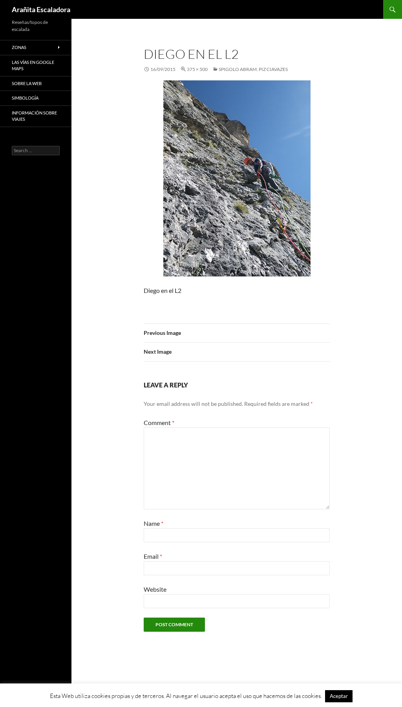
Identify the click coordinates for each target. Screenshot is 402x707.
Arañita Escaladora (41, 9)
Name (153, 523)
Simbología (25, 97)
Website (155, 589)
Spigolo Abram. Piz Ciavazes (253, 69)
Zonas (19, 47)
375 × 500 (197, 69)
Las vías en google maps (33, 65)
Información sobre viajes (34, 116)
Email (153, 556)
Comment (159, 422)
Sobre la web (27, 83)
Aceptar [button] (339, 696)
